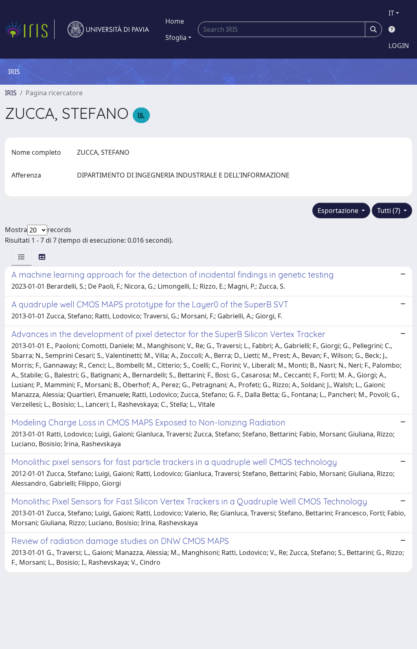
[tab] (21, 256)
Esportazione (339, 210)
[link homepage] (30, 29)
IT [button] (391, 13)
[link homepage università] (108, 29)
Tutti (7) (389, 210)
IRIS (11, 92)
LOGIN (398, 45)
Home (174, 21)
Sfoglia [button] (176, 37)
